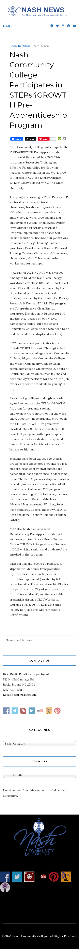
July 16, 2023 (42, 45)
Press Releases (20, 45)
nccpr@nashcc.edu (24, 694)
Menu (8, 26)
